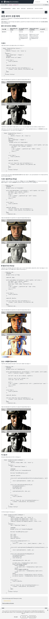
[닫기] (47, 610)
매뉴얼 (10, 4)
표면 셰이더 (9, 18)
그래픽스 (14, 8)
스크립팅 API (15, 4)
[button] (4, 601)
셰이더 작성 (23, 8)
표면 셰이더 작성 (30, 8)
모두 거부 (24, 616)
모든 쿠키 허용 (32, 616)
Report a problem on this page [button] (8, 603)
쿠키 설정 (16, 616)
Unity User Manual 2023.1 (6, 8)
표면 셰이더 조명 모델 (19, 18)
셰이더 (18, 8)
